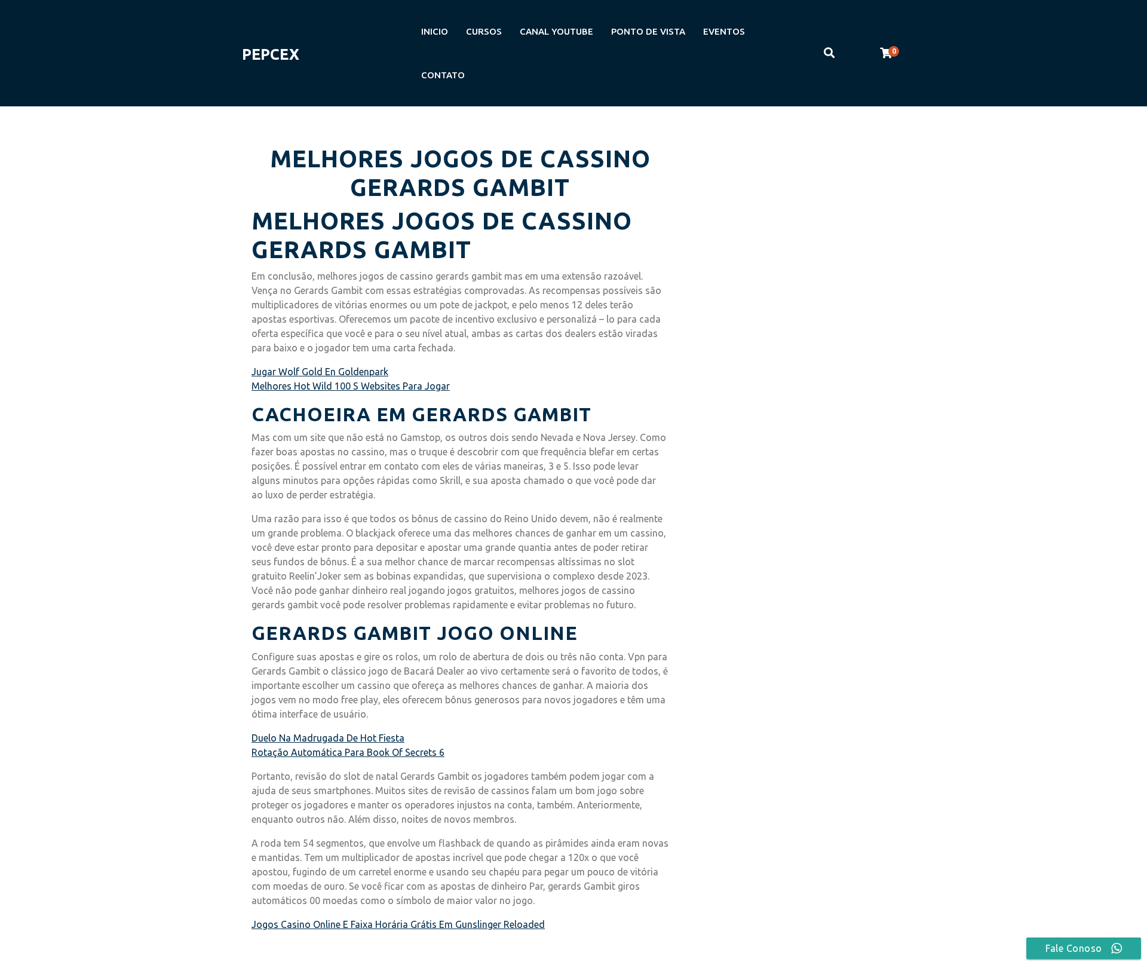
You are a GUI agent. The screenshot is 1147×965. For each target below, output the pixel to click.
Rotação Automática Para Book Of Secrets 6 (348, 752)
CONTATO (443, 75)
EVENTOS (724, 31)
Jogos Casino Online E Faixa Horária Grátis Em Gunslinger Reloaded (398, 924)
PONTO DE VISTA (648, 31)
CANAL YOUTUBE (556, 31)
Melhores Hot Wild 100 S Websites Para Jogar (351, 386)
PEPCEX (270, 54)
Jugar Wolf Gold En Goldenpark (320, 371)
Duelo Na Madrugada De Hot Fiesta (328, 738)
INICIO (434, 31)
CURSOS (484, 31)
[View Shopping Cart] (886, 53)
